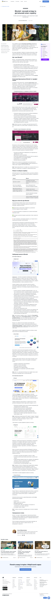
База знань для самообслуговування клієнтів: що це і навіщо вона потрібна (44, 580)
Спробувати (46, 1)
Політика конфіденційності (6, 581)
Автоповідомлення (20, 584)
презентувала (31, 82)
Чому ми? (14, 585)
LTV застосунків (28, 583)
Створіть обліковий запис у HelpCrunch (20, 326)
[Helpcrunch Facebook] (3, 595)
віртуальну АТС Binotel (26, 43)
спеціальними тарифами (17, 325)
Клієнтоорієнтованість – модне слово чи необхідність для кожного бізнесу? (43, 585)
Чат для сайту (20, 579)
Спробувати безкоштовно (25, 569)
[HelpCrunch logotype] (5, 1)
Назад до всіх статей (5, 6)
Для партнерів (14, 586)
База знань (20, 583)
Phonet (18, 394)
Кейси (35, 579)
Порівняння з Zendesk (29, 585)
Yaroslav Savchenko (22, 557)
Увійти (40, 1)
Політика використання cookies (6, 582)
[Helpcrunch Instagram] (7, 595)
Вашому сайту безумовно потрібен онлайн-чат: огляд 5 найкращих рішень (43, 582)
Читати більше (41, 586)
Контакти (14, 584)
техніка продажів (24, 163)
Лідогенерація (28, 579)
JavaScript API (36, 583)
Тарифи (21, 1)
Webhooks (35, 585)
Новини (13, 583)
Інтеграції (19, 589)
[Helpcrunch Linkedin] (5, 595)
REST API (35, 584)
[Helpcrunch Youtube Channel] (8, 595)
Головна (14, 579)
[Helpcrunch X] (4, 595)
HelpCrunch (14, 276)
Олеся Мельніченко (24, 20)
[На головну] (3, 578)
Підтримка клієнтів (25, 8)
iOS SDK (35, 586)
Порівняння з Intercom (29, 584)
